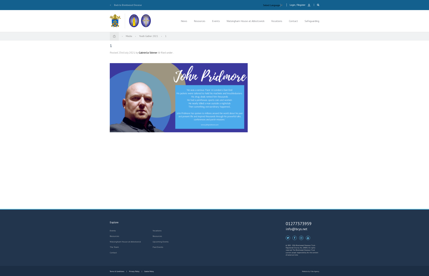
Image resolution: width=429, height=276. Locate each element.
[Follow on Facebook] (294, 237)
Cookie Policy (149, 271)
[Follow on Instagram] (301, 237)
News (184, 21)
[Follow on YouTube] (308, 237)
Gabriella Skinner (148, 52)
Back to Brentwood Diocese (126, 5)
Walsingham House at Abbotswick (245, 21)
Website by (310, 271)
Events (216, 21)
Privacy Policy (134, 271)
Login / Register (298, 4)
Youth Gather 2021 (149, 36)
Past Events (158, 247)
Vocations (276, 21)
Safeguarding (312, 21)
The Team (114, 247)
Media (129, 36)
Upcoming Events (161, 241)
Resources (199, 21)
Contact (293, 21)
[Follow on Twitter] (288, 237)
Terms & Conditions (117, 271)
